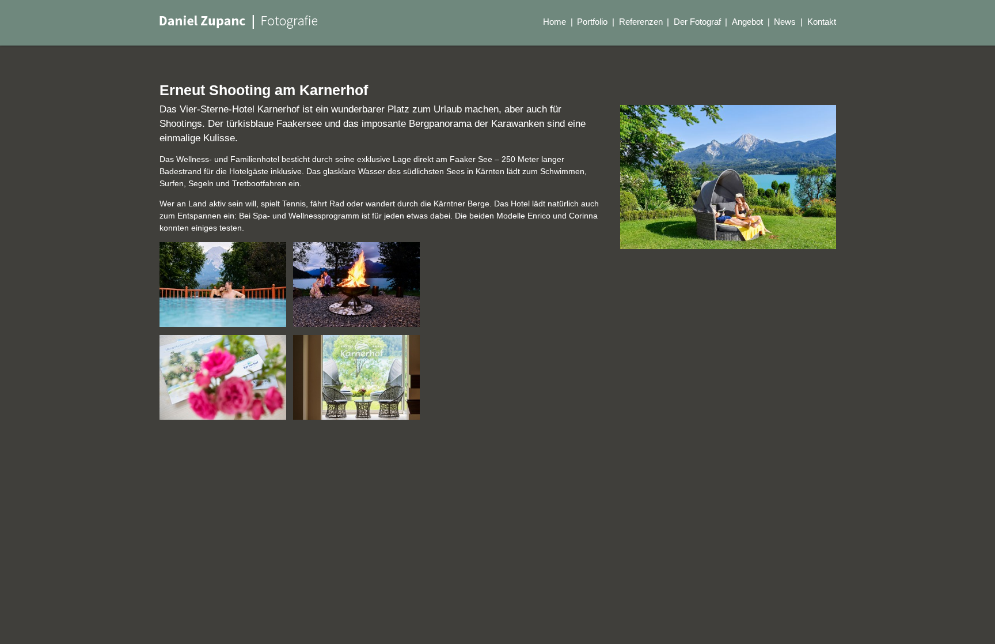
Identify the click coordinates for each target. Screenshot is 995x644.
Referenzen (641, 22)
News (785, 22)
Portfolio (592, 22)
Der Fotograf (697, 22)
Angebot (747, 22)
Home (554, 22)
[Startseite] (238, 22)
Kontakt (821, 22)
